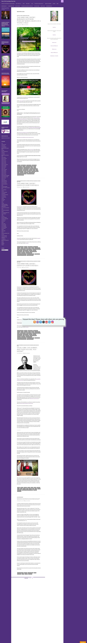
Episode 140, (20, 206)
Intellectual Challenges (4, 204)
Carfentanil (3, 152)
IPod (27, 488)
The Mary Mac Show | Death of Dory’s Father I (27, 265)
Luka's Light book (20, 171)
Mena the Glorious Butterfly (5, 210)
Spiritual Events (4, 228)
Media (57, 3)
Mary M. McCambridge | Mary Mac (8, 1)
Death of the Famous (4, 181)
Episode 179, (20, 52)
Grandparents (3, 193)
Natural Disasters (4, 213)
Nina (18, 172)
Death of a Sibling (4, 170)
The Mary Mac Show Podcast (38, 3)
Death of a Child (19, 15)
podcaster (26, 172)
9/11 (2, 143)
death (35, 166)
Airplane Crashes (4, 144)
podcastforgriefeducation (22, 173)
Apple (18, 487)
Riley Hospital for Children (22, 255)
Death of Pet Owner (4, 180)
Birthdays (3, 150)
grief (35, 167)
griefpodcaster (25, 250)
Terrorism (3, 234)
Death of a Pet (3, 168)
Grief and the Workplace (5, 194)
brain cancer (34, 165)
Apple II (22, 487)
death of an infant (27, 167)
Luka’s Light (21, 100)
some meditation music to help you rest (27, 137)
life (33, 488)
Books (24, 3)
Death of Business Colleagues (5, 175)
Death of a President (4, 169)
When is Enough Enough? (28, 499)
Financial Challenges (4, 192)
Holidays (3, 198)
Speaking (54, 3)
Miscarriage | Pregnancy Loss (5, 212)
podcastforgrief (31, 172)
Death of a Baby (4, 157)
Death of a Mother (4, 165)
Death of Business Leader (5, 176)
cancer (24, 166)
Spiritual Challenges (4, 227)
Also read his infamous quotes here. (26, 403)
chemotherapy (30, 572)
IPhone (24, 488)
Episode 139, (20, 286)
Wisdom (3, 244)
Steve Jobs (19, 491)
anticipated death (20, 246)
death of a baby (20, 167)
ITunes (30, 488)
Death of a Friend (4, 163)
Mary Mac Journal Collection (5, 207)
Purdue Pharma (4, 219)
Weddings (3, 243)
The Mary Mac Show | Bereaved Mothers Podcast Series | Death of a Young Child (29, 20)
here (30, 149)
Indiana (34, 250)
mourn (39, 488)
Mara (25, 171)
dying (32, 167)
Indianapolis (20, 251)
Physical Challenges (4, 217)
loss (23, 251)
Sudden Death (3, 230)
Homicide (3, 200)
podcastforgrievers (31, 173)
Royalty (3, 222)
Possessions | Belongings (5, 218)
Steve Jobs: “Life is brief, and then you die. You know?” (27, 349)
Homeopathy (3, 199)
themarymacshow (30, 255)
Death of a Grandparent (5, 164)
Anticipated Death (20, 261)
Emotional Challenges (33, 261)
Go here (27, 243)
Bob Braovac (29, 165)
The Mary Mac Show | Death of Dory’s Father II (28, 184)
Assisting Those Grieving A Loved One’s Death (8, 3)
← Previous (26, 578)
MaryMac (29, 171)
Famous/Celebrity (4, 189)
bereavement (23, 165)
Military (3, 211)
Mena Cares (27, 3)
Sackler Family (3, 223)
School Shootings (4, 224)
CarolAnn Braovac (29, 166)
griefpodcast (20, 250)
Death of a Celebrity (4, 158)
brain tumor (20, 166)
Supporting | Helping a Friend (5, 233)
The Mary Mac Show (26, 15)
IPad (21, 488)
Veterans (3, 242)
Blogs (32, 3)
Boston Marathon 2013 (5, 151)
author (19, 165)
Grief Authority (4, 195)
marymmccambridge (35, 171)
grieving (31, 250)
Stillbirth (3, 229)
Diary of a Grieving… (4, 182)
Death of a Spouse (4, 171)
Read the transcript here (34, 398)
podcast (22, 172)
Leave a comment (25, 24)
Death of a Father (26, 261)
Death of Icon (3, 179)
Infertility (3, 203)
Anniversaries (3, 145)
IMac (18, 488)
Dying (2, 185)
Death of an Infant (4, 174)
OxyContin (3, 216)
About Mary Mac (18, 3)
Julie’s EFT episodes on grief (23, 132)
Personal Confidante (48, 3)
